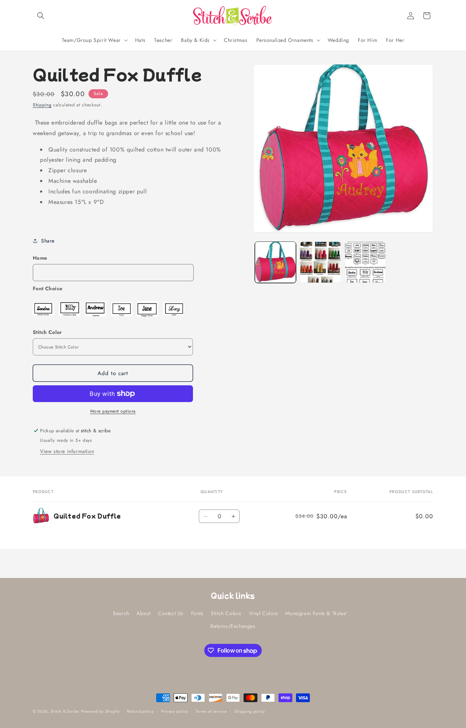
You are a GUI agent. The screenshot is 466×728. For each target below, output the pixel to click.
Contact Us (170, 613)
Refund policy (140, 711)
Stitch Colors (226, 613)
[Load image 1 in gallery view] (275, 262)
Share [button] (48, 240)
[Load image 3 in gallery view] (365, 262)
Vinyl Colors (263, 613)
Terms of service (211, 711)
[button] (41, 16)
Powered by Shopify (100, 711)
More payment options (113, 411)
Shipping (42, 105)
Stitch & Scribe (65, 711)
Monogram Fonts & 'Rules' (316, 613)
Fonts (197, 613)
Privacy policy (174, 711)
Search (121, 613)
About (143, 613)
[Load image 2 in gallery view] (320, 262)
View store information (67, 451)
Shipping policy (249, 711)
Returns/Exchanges (232, 626)
